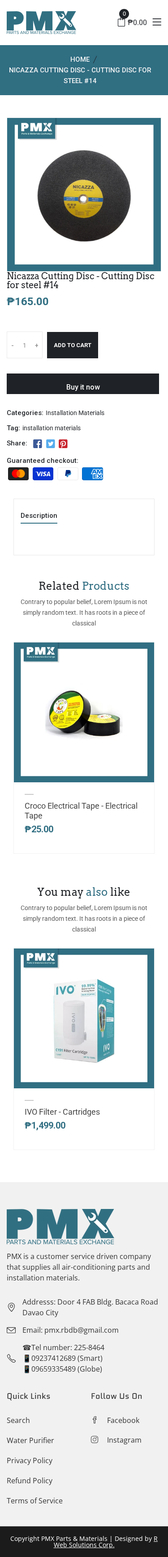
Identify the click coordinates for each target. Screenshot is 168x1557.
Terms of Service (35, 1501)
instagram (124, 1440)
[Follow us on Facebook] (38, 444)
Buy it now (83, 387)
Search (18, 1420)
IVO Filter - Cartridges (62, 1111)
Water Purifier (30, 1440)
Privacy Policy (29, 1460)
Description (39, 516)
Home (80, 59)
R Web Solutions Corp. (106, 1541)
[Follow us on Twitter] (50, 444)
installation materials (51, 428)
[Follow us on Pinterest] (63, 444)
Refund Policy (29, 1481)
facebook (123, 1420)
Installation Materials (75, 412)
